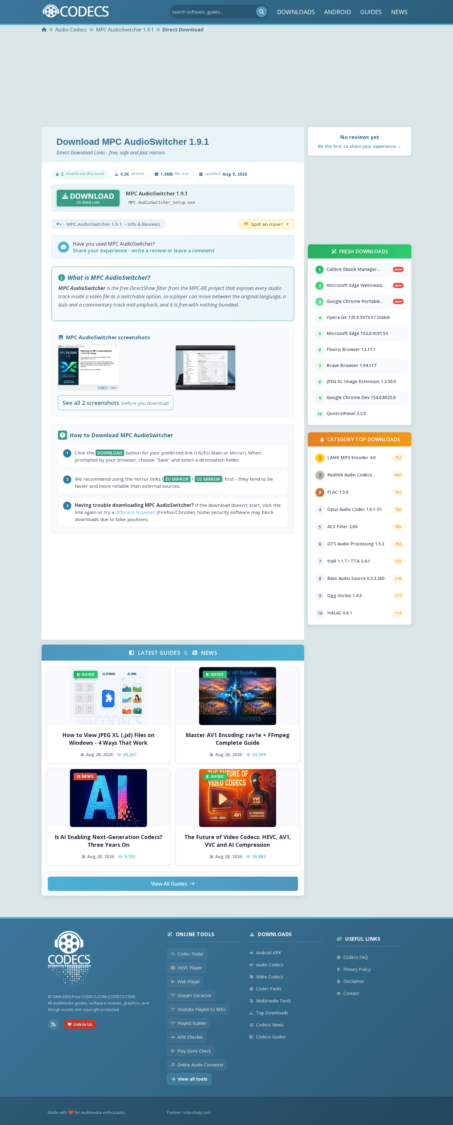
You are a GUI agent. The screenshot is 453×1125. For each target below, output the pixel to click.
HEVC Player (190, 968)
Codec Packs (269, 989)
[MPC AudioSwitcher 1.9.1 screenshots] (89, 367)
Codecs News (270, 1025)
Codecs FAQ (355, 957)
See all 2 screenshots (115, 402)
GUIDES (371, 12)
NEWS (399, 12)
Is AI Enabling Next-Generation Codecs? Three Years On (108, 840)
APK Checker (190, 1037)
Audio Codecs (270, 965)
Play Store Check (194, 1051)
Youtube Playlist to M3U (202, 1009)
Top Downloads (272, 1013)
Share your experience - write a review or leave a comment (144, 250)
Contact (351, 993)
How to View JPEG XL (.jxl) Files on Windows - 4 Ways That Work (108, 738)
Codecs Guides (271, 1037)
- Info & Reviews (113, 224)
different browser (135, 512)
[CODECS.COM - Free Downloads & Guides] (69, 959)
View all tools (192, 1079)
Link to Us (82, 1024)
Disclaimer (353, 981)
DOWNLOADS (296, 12)
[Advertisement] (226, 81)
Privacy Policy (356, 969)
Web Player (189, 981)
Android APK (268, 953)
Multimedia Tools (273, 1001)
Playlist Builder (192, 1023)
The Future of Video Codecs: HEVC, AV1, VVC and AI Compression (237, 840)
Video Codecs (269, 977)
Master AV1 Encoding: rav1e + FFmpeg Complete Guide (237, 738)
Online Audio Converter (201, 1065)
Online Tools (195, 934)
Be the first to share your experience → (359, 146)
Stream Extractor (194, 995)
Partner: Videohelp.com (189, 1112)
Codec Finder (191, 954)
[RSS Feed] (53, 1024)
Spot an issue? (270, 224)
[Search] (261, 11)
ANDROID (337, 12)
